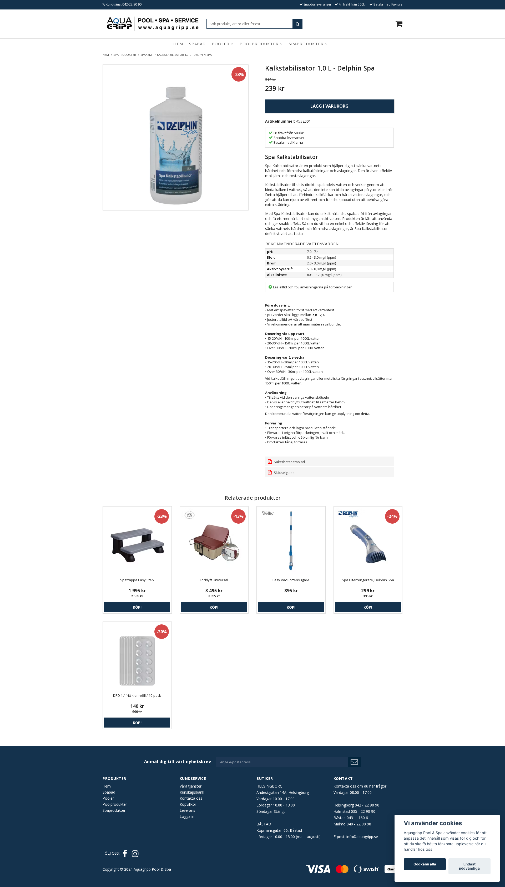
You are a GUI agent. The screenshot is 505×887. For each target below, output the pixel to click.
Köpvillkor (188, 804)
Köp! (137, 607)
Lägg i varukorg (329, 106)
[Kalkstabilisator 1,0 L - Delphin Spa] (176, 137)
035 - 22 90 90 (363, 811)
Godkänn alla (424, 864)
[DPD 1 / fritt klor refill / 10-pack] (137, 656)
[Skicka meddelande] (354, 762)
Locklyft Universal (214, 580)
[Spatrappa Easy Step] (137, 541)
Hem (178, 43)
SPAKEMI (147, 55)
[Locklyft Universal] (214, 541)
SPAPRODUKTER (125, 55)
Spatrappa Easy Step (137, 580)
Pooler (221, 43)
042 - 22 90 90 (367, 805)
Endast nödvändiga (469, 866)
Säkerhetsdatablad (289, 461)
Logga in (187, 816)
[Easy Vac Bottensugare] (291, 541)
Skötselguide (284, 472)
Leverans (187, 810)
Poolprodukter (260, 43)
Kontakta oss (191, 798)
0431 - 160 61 (358, 817)
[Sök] (297, 24)
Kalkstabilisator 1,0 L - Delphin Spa (185, 55)
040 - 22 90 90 (359, 823)
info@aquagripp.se (362, 836)
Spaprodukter (307, 43)
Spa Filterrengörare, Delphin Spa (368, 580)
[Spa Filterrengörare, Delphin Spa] (368, 541)
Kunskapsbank (192, 792)
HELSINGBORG (269, 786)
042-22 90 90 (132, 4)
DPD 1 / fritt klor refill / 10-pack (137, 695)
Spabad (197, 43)
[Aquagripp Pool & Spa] (153, 24)
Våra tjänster (190, 786)
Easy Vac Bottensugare (290, 580)
